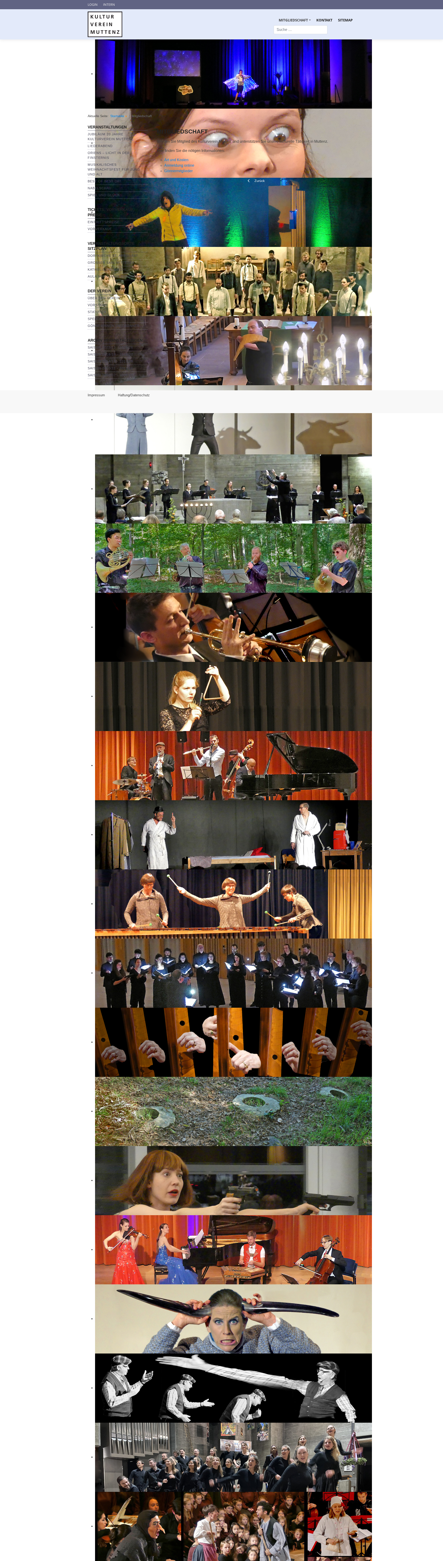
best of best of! (104, 181)
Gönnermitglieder (178, 171)
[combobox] (300, 29)
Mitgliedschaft (295, 21)
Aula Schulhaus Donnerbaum (117, 276)
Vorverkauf (100, 229)
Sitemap (345, 20)
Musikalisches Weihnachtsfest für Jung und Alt (114, 169)
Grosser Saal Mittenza (111, 262)
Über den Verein (104, 298)
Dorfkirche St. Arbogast (113, 256)
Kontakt (324, 20)
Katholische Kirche (107, 269)
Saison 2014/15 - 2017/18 (110, 361)
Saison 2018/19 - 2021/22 (110, 354)
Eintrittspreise (104, 222)
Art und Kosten (176, 160)
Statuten (97, 312)
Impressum (96, 395)
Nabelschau (99, 188)
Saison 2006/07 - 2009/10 (110, 375)
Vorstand (97, 305)
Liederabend (100, 146)
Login (93, 4)
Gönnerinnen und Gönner (114, 326)
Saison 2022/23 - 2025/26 (110, 347)
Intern (109, 4)
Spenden (96, 319)
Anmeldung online (179, 165)
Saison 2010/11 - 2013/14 (110, 368)
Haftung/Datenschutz (134, 395)
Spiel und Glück (104, 195)
